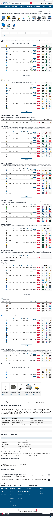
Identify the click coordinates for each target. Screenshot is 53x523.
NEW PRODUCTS (29, 6)
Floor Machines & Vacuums (17, 8)
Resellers (19, 492)
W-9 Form (11, 501)
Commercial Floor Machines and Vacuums (6, 485)
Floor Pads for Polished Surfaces (18, 485)
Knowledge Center (29, 494)
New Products (28, 492)
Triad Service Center (20, 495)
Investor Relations (3, 494)
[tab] (47, 11)
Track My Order (12, 494)
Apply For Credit (12, 497)
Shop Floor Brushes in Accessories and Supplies (30, 485)
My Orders (11, 492)
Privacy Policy (30, 511)
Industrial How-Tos (29, 495)
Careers (2, 491)
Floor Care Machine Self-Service (14, 505)
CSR (1, 495)
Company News (3, 492)
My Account (11, 491)
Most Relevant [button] (40, 11)
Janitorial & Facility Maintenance (8, 8)
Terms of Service (34, 511)
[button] (48, 0)
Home (2, 8)
